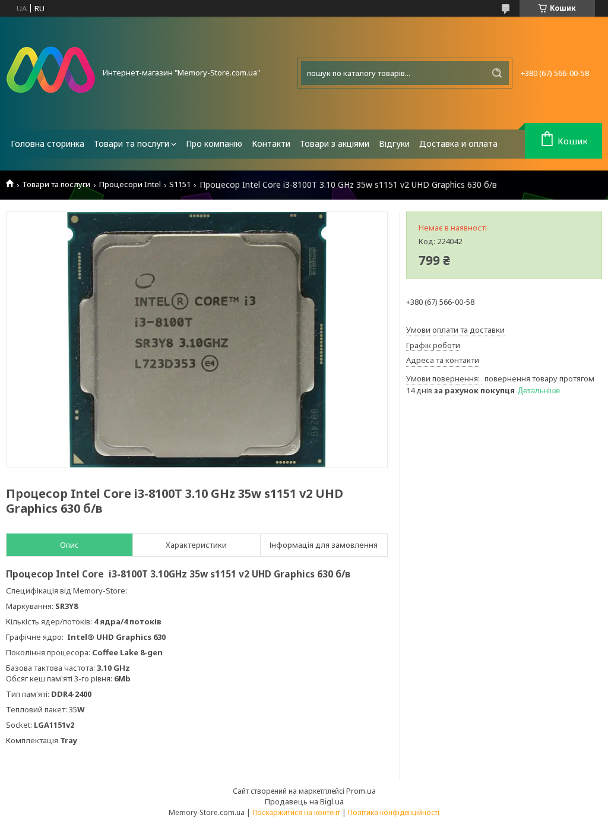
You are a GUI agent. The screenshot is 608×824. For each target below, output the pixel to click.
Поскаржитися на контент (296, 812)
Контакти (271, 143)
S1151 (180, 184)
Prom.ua (361, 790)
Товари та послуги (131, 143)
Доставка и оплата (458, 143)
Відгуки (394, 143)
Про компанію (214, 143)
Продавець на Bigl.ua (304, 801)
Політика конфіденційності (393, 812)
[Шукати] (497, 73)
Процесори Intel (130, 184)
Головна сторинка (47, 143)
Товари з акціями (334, 143)
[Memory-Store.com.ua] (50, 73)
